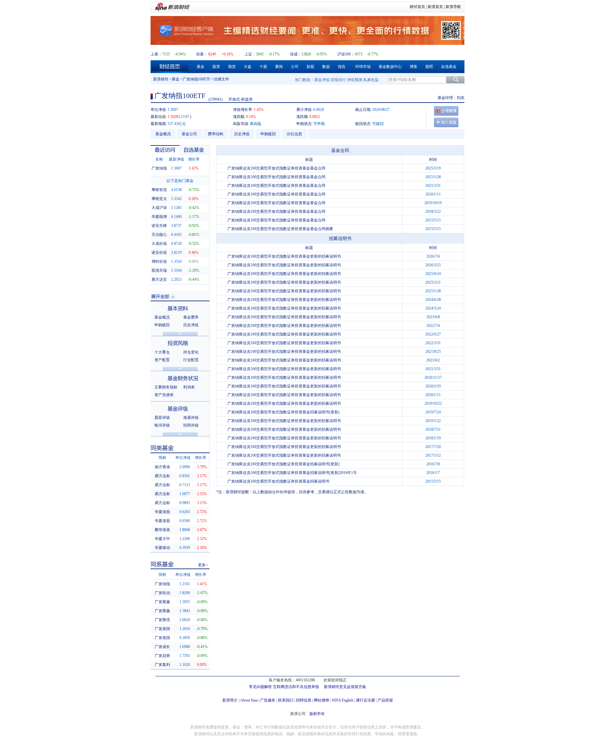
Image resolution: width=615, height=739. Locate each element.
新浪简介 (230, 700)
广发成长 (162, 646)
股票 (216, 66)
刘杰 (460, 97)
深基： (202, 54)
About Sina (249, 700)
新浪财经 (160, 79)
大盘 (247, 66)
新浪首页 (435, 6)
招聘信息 (303, 700)
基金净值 (322, 80)
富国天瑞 (159, 270)
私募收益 (371, 80)
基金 (200, 66)
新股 (310, 66)
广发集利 (162, 664)
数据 (326, 66)
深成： (295, 54)
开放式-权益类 (240, 99)
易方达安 (159, 279)
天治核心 (159, 234)
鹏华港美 (162, 529)
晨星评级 (162, 417)
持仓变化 (191, 352)
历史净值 (242, 134)
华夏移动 (162, 547)
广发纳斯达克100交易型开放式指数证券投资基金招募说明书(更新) (283, 412)
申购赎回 (268, 134)
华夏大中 (162, 538)
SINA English (342, 700)
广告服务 (267, 700)
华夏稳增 (159, 216)
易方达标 (162, 476)
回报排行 (338, 80)
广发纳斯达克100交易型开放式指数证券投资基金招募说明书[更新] (283, 464)
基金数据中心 (390, 66)
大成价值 (159, 243)
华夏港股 (162, 512)
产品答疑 (385, 700)
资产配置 (162, 360)
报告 (342, 66)
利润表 (189, 387)
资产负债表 (164, 395)
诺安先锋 (159, 225)
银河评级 (162, 425)
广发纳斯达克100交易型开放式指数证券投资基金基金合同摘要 (280, 229)
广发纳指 (159, 168)
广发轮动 (162, 593)
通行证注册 (365, 700)
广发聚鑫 (162, 602)
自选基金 (448, 66)
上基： (156, 54)
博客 (413, 66)
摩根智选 (159, 189)
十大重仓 (162, 352)
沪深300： (346, 54)
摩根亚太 (159, 198)
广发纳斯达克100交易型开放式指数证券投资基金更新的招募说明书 (284, 256)
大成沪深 (159, 207)
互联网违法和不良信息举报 (296, 687)
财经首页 (417, 6)
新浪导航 (453, 6)
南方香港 (162, 467)
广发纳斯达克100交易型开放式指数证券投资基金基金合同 (276, 168)
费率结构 (215, 134)
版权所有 (317, 713)
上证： (250, 54)
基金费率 (191, 317)
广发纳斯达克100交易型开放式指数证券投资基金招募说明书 (278, 481)
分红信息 (294, 134)
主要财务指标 (165, 387)
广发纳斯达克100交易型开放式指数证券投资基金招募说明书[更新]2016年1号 (292, 472)
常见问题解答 (260, 687)
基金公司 (189, 134)
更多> (203, 565)
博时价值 (159, 261)
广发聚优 (162, 620)
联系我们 (285, 700)
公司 (295, 66)
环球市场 (363, 66)
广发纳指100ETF (196, 79)
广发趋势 (162, 655)
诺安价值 (159, 252)
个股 (263, 66)
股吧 (429, 66)
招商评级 (191, 425)
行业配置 (191, 360)
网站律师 (321, 700)
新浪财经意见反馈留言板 (345, 687)
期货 (232, 66)
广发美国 (162, 629)
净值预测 (354, 80)
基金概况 (163, 134)
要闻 (279, 66)
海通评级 (191, 417)
